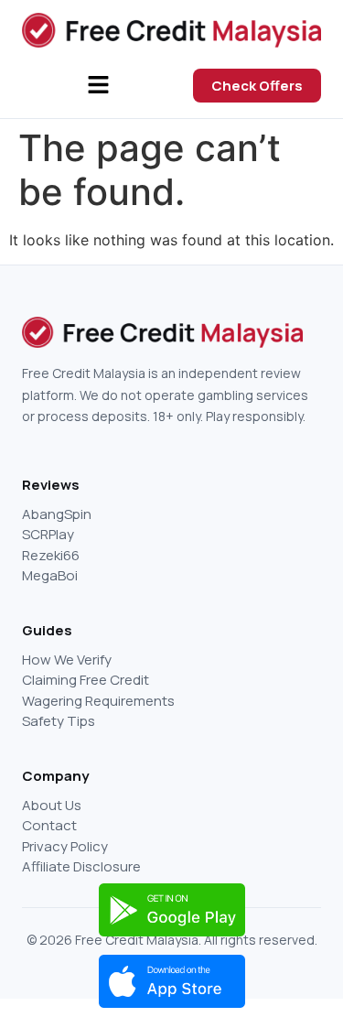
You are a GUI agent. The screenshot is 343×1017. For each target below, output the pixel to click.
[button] (98, 85)
